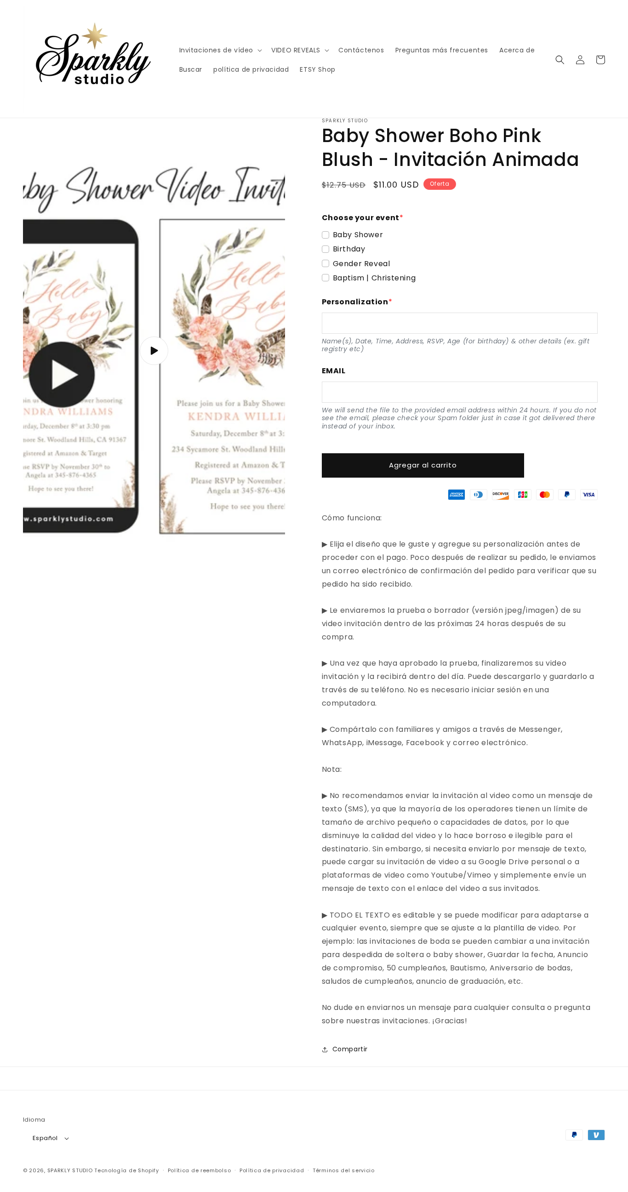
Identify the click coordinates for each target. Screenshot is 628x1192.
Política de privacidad (272, 1170)
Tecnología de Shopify (126, 1170)
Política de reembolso (199, 1170)
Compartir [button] (350, 1049)
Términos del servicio (344, 1170)
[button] (220, 50)
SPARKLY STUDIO (70, 1170)
